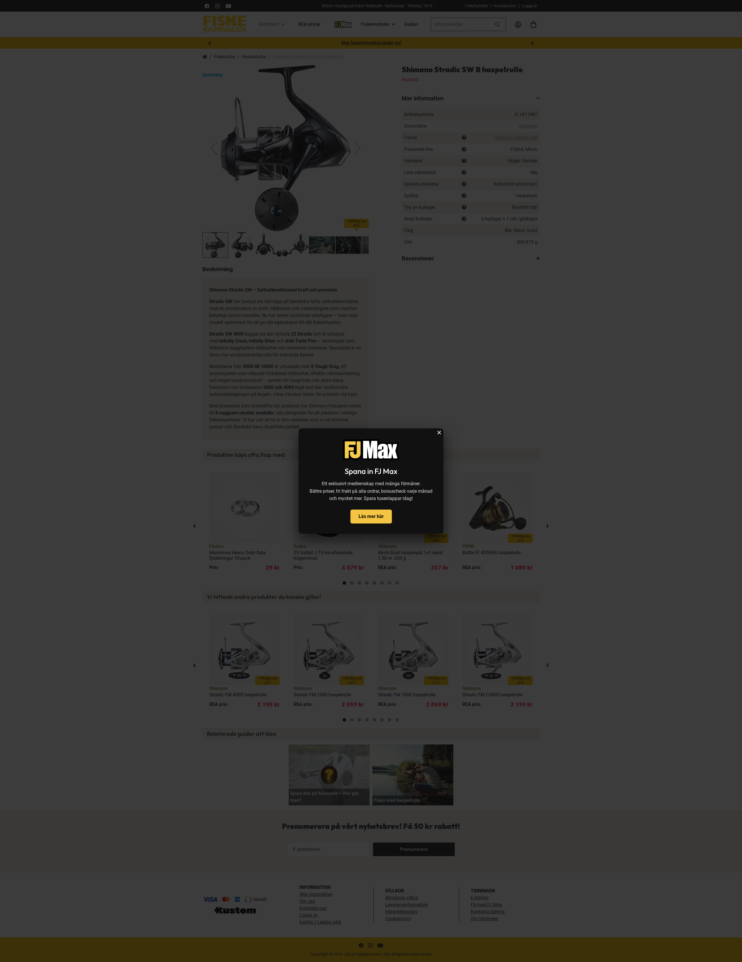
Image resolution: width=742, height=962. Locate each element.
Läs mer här (371, 516)
